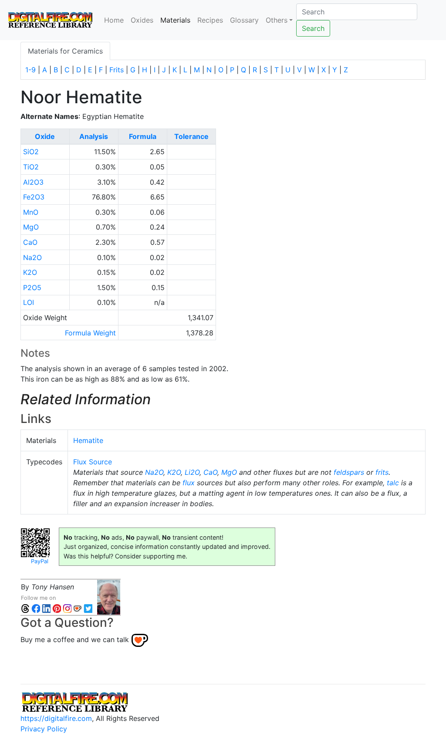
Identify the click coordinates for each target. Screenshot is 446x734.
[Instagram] (67, 608)
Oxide (45, 136)
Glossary (244, 20)
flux (188, 482)
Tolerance (191, 136)
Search (313, 28)
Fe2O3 (33, 197)
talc (393, 482)
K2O (30, 272)
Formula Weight (90, 332)
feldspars (349, 472)
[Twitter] (88, 608)
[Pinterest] (56, 608)
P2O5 (32, 287)
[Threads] (25, 608)
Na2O (32, 257)
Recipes (210, 20)
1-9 (30, 69)
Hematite (88, 440)
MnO (30, 212)
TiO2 (31, 166)
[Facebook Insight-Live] (35, 608)
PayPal (39, 561)
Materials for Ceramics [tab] (65, 51)
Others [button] (276, 20)
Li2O (192, 472)
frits (382, 472)
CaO (30, 242)
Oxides (142, 20)
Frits (116, 69)
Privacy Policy (43, 728)
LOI (28, 302)
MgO (31, 227)
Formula (142, 136)
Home (114, 20)
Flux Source (92, 461)
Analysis (93, 136)
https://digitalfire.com (56, 718)
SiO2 (31, 151)
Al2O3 (33, 182)
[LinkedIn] (46, 608)
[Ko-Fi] (77, 608)
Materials (177, 19)
